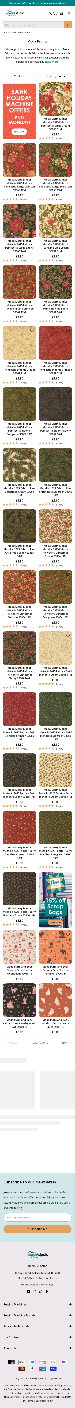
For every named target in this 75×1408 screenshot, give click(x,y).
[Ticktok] (40, 1263)
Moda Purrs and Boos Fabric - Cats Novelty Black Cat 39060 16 (19, 1023)
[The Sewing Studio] (14, 17)
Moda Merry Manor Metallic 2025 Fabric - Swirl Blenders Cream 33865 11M (55, 671)
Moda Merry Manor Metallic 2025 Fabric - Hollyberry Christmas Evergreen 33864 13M (55, 612)
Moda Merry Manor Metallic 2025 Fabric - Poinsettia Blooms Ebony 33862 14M (55, 429)
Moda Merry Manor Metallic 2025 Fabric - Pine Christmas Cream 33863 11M (19, 490)
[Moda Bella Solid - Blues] (56, 1086)
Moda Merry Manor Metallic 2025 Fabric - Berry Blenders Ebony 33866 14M (19, 912)
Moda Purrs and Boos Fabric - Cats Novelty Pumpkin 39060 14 (56, 970)
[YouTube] (28, 1263)
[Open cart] (61, 13)
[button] (55, 138)
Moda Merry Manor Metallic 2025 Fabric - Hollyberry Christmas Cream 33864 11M (55, 551)
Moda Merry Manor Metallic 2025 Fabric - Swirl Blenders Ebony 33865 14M (19, 793)
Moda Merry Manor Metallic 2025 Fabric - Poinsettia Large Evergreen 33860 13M (55, 185)
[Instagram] (34, 1263)
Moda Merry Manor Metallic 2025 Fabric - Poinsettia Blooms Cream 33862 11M (19, 368)
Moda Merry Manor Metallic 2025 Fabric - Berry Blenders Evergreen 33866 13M (55, 852)
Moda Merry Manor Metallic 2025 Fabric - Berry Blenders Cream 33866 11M (55, 793)
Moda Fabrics (25, 32)
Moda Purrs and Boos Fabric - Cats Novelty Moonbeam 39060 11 (19, 970)
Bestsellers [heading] (37, 1060)
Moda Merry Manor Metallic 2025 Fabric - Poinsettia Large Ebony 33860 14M (19, 246)
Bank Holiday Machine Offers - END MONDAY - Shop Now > (37, 3)
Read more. (52, 61)
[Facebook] (46, 1263)
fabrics (50, 1168)
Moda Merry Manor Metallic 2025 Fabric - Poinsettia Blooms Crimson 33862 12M (55, 368)
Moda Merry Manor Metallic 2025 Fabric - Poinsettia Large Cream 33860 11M (55, 124)
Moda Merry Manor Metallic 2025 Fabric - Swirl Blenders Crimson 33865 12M (19, 734)
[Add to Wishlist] (68, 86)
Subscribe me (37, 1199)
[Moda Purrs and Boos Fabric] (18, 1086)
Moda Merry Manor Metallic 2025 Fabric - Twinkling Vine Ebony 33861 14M (56, 307)
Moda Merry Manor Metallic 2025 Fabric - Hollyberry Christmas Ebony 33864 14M (19, 673)
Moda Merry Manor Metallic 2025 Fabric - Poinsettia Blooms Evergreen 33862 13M (19, 429)
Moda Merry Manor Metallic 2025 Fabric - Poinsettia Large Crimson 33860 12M (19, 185)
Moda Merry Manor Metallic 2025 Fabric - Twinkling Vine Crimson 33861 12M (19, 307)
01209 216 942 (37, 1236)
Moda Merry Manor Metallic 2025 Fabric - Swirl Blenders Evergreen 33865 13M (55, 734)
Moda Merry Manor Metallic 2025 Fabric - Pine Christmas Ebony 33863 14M (19, 551)
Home (6, 32)
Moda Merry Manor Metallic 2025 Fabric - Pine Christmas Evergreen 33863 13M (55, 490)
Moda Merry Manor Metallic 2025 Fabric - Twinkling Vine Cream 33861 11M (55, 246)
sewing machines (13, 1173)
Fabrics (14, 32)
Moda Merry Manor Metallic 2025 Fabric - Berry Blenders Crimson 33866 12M (19, 852)
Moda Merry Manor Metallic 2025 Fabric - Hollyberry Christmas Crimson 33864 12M (19, 612)
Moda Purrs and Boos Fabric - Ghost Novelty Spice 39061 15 (55, 1023)
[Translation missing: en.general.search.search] (68, 24)
